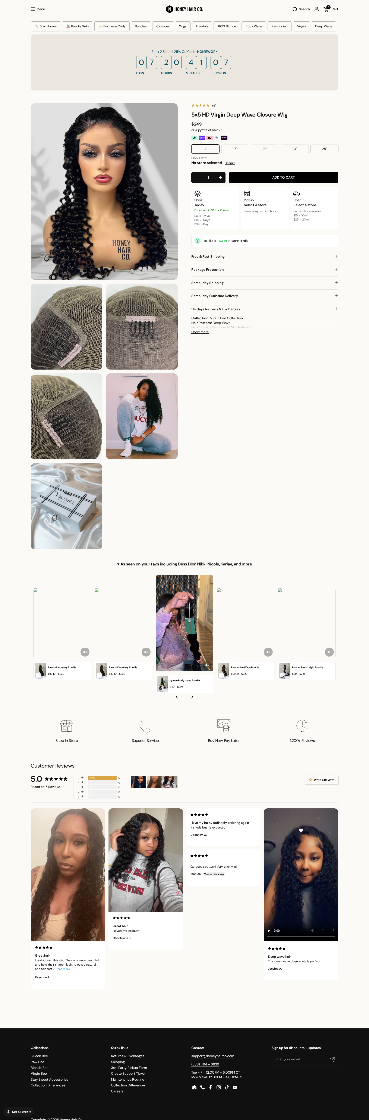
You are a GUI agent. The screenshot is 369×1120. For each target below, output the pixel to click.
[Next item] (191, 698)
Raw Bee (37, 1062)
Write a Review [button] (324, 780)
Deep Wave (323, 26)
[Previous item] (177, 698)
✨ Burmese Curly (112, 26)
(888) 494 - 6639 (205, 1064)
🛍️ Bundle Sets (77, 26)
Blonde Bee (39, 1067)
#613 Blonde (227, 26)
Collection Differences (48, 1085)
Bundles (141, 26)
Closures (163, 26)
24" (294, 149)
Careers (117, 1091)
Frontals (202, 26)
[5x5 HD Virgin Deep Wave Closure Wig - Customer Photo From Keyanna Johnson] (154, 782)
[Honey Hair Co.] (184, 9)
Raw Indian (280, 26)
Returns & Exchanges (127, 1056)
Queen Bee (39, 1056)
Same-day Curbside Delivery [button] (214, 296)
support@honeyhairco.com (212, 1056)
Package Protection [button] (207, 269)
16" (235, 149)
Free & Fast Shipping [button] (208, 256)
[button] (301, 9)
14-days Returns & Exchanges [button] (215, 309)
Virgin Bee (39, 1073)
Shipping (118, 1062)
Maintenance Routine (127, 1079)
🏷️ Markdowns (46, 26)
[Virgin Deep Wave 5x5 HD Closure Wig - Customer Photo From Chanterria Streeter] (170, 782)
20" (264, 149)
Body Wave (254, 26)
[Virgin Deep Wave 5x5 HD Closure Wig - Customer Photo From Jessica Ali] (138, 782)
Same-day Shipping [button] (207, 283)
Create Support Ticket (128, 1073)
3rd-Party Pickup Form (129, 1067)
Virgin (301, 26)
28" (324, 149)
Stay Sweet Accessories (49, 1079)
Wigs (183, 26)
